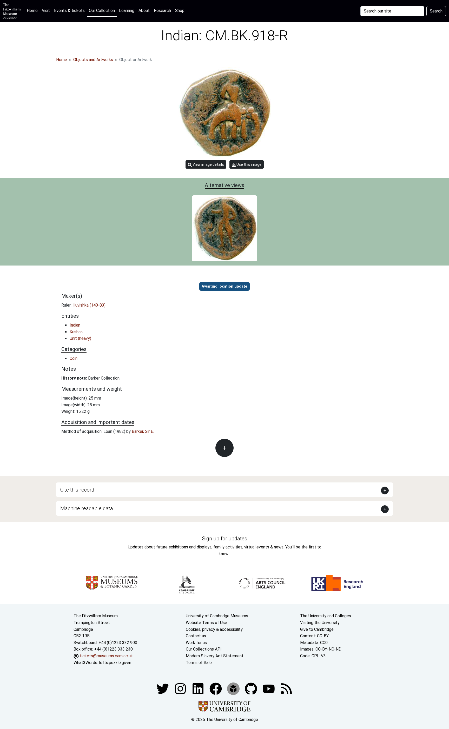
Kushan (76, 331)
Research (162, 10)
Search (436, 11)
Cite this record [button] (77, 490)
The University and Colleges (325, 615)
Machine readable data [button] (86, 508)
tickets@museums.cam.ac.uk (106, 655)
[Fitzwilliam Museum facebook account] (198, 688)
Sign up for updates (224, 538)
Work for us (196, 642)
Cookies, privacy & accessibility (214, 629)
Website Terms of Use (206, 622)
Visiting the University (320, 622)
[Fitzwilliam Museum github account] (251, 688)
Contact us (196, 635)
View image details (208, 164)
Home (33, 10)
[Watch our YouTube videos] (269, 688)
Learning (126, 10)
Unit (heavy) (80, 338)
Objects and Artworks (93, 59)
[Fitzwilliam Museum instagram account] (181, 688)
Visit (46, 10)
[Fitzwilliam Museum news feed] (286, 688)
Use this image (248, 164)
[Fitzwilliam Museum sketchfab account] (234, 688)
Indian (75, 325)
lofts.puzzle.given (115, 662)
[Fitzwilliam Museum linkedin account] (216, 688)
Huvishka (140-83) (88, 305)
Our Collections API (204, 649)
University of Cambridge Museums (217, 615)
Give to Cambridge (317, 629)
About (144, 10)
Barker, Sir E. (143, 431)
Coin (73, 358)
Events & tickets (69, 10)
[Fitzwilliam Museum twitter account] (163, 688)
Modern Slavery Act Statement (214, 655)
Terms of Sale (199, 662)
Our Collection (102, 10)
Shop (179, 10)
